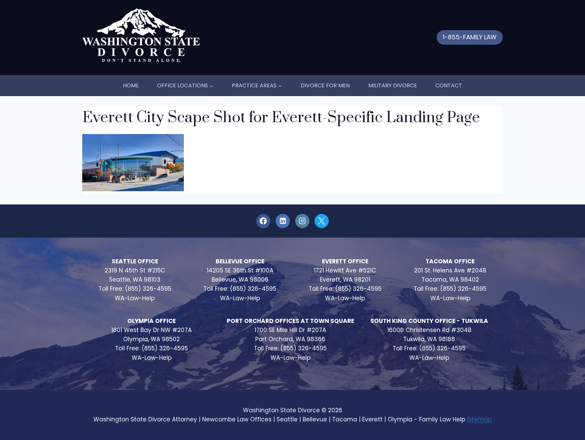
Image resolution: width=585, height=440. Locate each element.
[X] (322, 221)
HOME (131, 85)
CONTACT (448, 85)
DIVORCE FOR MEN (325, 85)
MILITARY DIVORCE (392, 85)
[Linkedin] (283, 221)
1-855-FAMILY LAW (470, 37)
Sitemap (479, 419)
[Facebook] (263, 221)
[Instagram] (302, 221)
